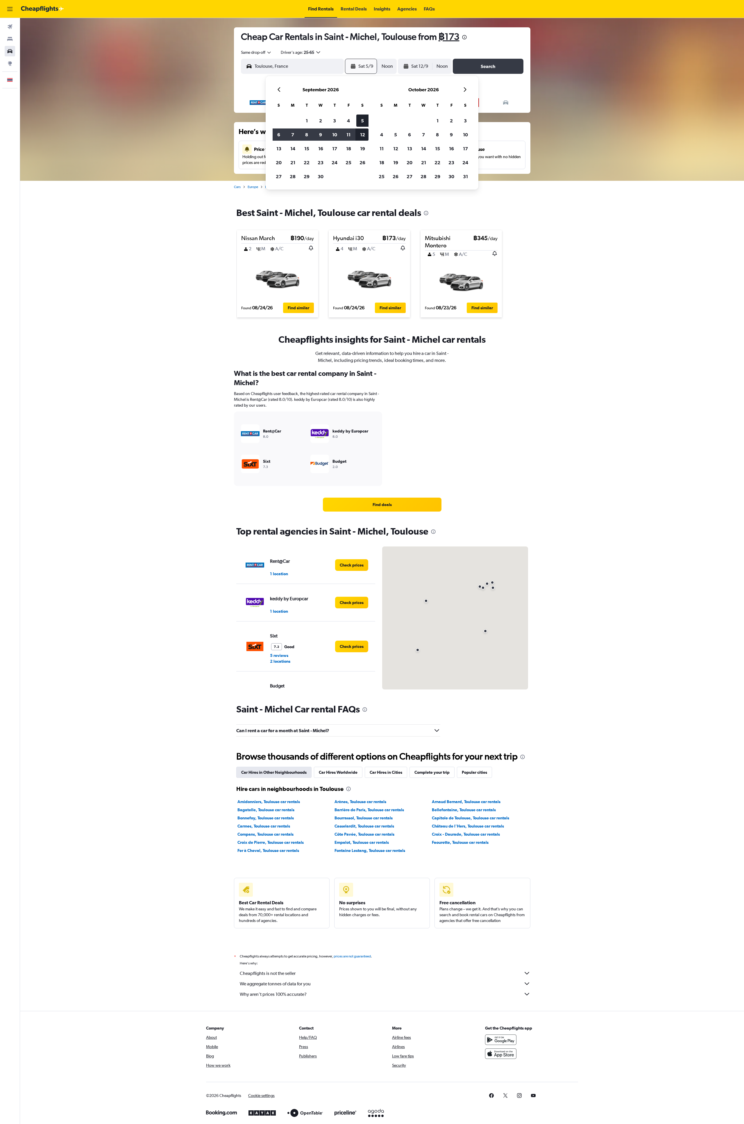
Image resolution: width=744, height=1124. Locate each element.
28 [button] (293, 176)
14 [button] (292, 148)
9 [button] (320, 134)
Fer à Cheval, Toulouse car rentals (268, 850)
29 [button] (307, 176)
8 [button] (306, 134)
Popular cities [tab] (474, 772)
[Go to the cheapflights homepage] (42, 9)
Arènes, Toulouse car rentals (360, 801)
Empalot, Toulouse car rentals (362, 842)
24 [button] (334, 162)
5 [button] (362, 120)
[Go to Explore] (9, 63)
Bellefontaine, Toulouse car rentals (464, 809)
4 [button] (348, 120)
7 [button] (292, 134)
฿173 (449, 36)
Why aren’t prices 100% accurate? (273, 994)
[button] (9, 9)
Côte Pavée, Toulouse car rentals (364, 834)
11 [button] (348, 134)
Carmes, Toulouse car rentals (263, 826)
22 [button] (307, 162)
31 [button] (465, 176)
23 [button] (320, 162)
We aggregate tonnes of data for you (275, 984)
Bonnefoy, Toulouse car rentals (265, 818)
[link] (382, 505)
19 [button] (362, 148)
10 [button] (334, 134)
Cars (237, 187)
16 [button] (320, 148)
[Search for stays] (9, 39)
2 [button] (320, 120)
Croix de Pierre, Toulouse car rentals (270, 842)
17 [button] (334, 148)
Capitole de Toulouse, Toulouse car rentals (470, 818)
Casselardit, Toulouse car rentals (364, 826)
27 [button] (279, 176)
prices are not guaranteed (352, 956)
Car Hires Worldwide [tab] (338, 772)
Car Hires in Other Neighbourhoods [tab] (274, 772)
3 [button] (334, 120)
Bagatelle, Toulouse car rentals (265, 809)
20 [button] (279, 162)
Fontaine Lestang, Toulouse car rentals (370, 850)
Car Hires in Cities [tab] (386, 772)
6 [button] (278, 134)
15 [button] (306, 148)
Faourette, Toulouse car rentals (460, 842)
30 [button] (320, 176)
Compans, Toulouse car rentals (265, 834)
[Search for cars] (9, 51)
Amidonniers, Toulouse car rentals (268, 801)
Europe (253, 187)
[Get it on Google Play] (500, 1039)
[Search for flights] (9, 27)
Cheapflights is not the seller (268, 973)
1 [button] (307, 120)
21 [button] (292, 162)
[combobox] (256, 52)
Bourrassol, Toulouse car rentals (364, 818)
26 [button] (362, 162)
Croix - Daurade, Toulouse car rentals (466, 834)
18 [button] (348, 148)
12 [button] (362, 134)
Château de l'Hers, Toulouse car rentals (468, 826)
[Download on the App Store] (500, 1053)
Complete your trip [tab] (432, 772)
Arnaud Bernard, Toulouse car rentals (466, 801)
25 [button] (348, 162)
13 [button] (278, 148)
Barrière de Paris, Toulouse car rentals (369, 809)
